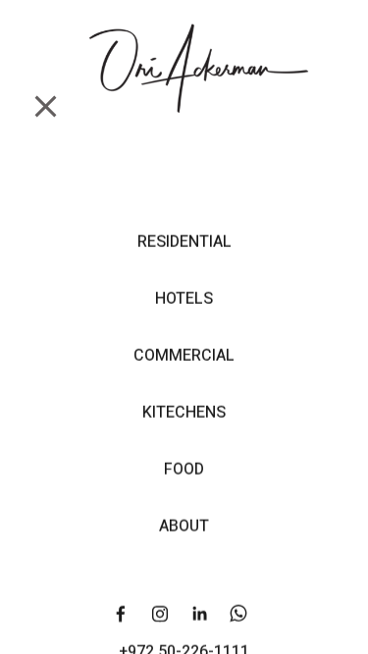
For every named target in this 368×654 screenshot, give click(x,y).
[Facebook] (121, 614)
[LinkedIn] (199, 614)
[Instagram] (160, 614)
